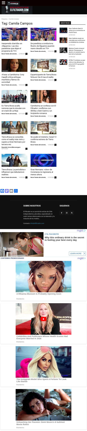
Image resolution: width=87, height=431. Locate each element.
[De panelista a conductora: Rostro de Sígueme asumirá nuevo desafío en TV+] (43, 34)
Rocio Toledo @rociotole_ (9, 54)
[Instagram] (67, 213)
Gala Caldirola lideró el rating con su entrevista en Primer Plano (77, 30)
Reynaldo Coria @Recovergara (11, 147)
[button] (4, 2)
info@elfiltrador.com (37, 223)
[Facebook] (62, 213)
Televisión (34, 39)
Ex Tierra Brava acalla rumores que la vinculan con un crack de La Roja (13, 108)
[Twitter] (72, 213)
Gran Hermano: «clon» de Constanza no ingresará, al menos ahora (42, 172)
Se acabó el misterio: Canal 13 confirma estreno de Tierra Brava (43, 139)
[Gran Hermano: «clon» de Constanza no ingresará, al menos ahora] (43, 160)
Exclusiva (5, 39)
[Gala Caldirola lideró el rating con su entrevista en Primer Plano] (63, 30)
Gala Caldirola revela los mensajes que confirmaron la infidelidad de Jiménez (77, 40)
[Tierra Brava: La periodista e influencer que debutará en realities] (14, 160)
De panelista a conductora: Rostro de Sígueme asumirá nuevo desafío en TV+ (42, 46)
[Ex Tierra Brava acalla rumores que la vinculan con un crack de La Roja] (14, 96)
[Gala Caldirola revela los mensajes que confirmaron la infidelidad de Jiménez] (63, 40)
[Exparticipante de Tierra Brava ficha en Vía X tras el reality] (43, 65)
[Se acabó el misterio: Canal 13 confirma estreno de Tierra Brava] (43, 127)
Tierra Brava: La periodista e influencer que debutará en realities (13, 172)
